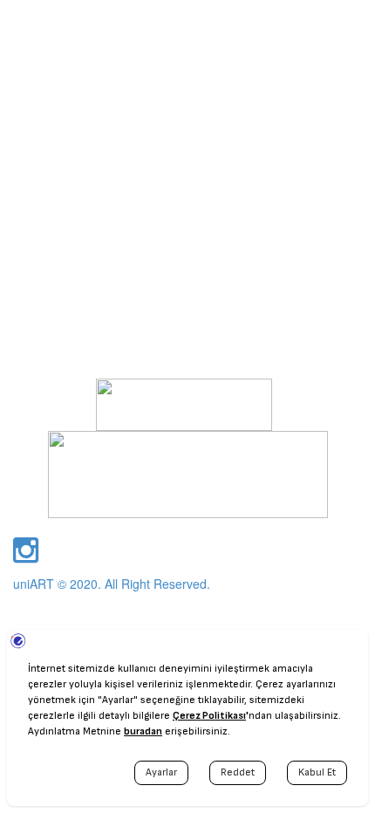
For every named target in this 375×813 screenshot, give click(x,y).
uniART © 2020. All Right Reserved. (111, 583)
